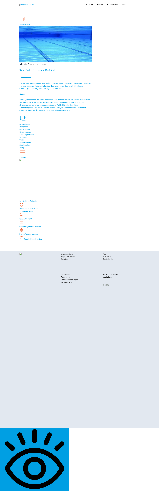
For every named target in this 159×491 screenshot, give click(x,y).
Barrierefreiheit (67, 282)
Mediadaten (107, 277)
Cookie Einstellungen (69, 280)
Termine (64, 259)
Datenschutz (66, 277)
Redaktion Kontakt (110, 274)
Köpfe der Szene (68, 256)
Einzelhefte (107, 256)
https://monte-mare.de (28, 234)
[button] (137, 5)
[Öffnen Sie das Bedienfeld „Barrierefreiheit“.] (34, 459)
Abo (104, 254)
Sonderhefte (108, 259)
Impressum (65, 274)
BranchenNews (67, 254)
